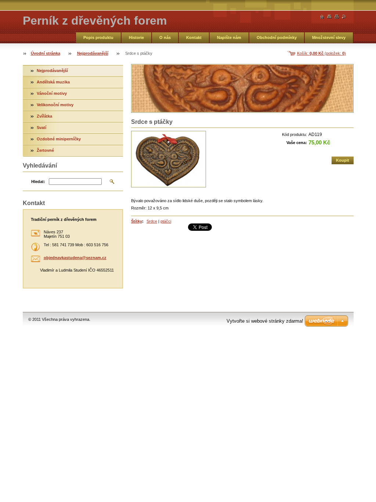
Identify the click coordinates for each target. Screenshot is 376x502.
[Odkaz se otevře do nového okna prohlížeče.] (168, 159)
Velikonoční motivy (55, 105)
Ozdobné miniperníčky (59, 139)
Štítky (136, 221)
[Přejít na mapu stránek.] (329, 17)
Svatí (41, 127)
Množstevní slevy (329, 37)
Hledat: (38, 181)
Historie (136, 37)
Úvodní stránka (45, 53)
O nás (165, 37)
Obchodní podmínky (277, 37)
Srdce (152, 221)
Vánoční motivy (52, 93)
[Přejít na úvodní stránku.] (322, 17)
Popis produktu (98, 37)
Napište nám (229, 37)
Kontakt (194, 37)
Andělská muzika (53, 82)
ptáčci (165, 221)
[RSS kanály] (344, 17)
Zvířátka (44, 116)
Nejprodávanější (92, 53)
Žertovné (45, 150)
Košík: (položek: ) (321, 53)
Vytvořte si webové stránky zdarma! (265, 321)
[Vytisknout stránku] (337, 17)
